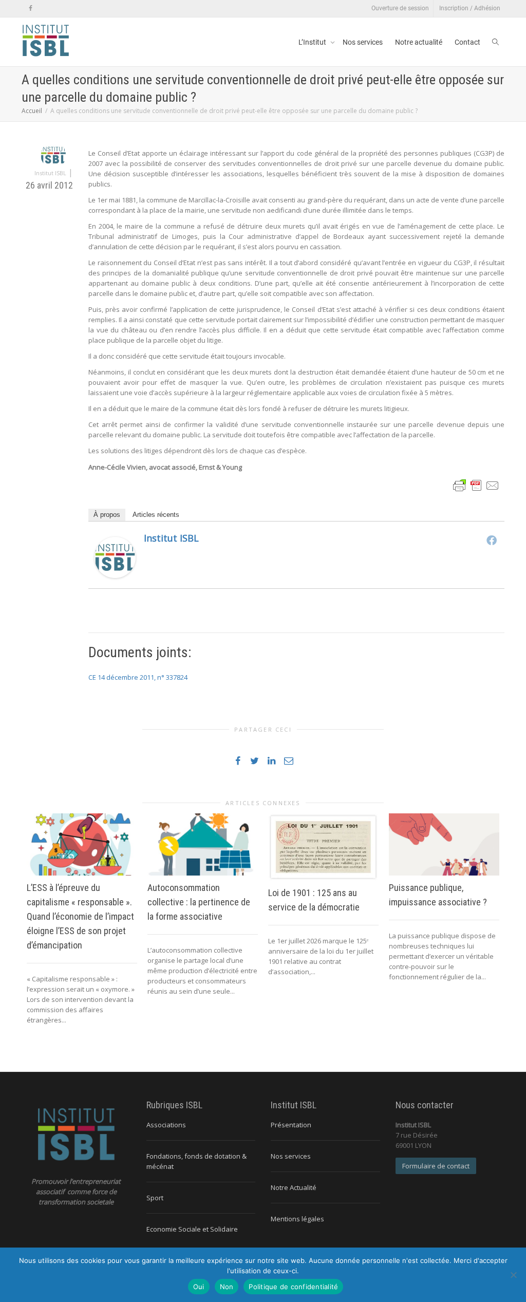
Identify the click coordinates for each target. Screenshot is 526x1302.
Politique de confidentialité (293, 1286)
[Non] (513, 1275)
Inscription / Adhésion (469, 8)
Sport (154, 1197)
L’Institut (313, 42)
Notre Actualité (293, 1187)
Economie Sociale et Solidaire (192, 1229)
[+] (82, 844)
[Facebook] (30, 8)
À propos (106, 514)
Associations (166, 1124)
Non (227, 1286)
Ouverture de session (400, 8)
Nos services (363, 42)
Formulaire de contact (435, 1165)
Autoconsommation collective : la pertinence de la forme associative (198, 902)
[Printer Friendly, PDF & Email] (476, 484)
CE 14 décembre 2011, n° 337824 (137, 677)
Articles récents (156, 514)
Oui (198, 1286)
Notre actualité (418, 42)
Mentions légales (297, 1218)
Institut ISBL (171, 538)
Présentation (291, 1124)
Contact (467, 42)
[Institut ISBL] (115, 556)
